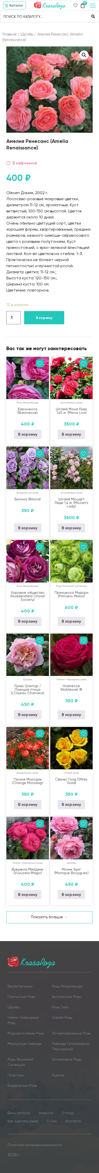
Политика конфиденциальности (35, 1145)
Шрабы (27, 34)
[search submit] (93, 16)
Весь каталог (19, 1113)
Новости (46, 1113)
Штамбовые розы (71, 402)
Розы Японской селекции (71, 586)
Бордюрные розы (27, 492)
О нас (51, 1121)
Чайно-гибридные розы (71, 679)
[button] (14, 5)
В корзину (44, 318)
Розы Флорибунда (27, 402)
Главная (9, 34)
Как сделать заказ (23, 1121)
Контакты (73, 1121)
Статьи (68, 1113)
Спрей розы (71, 772)
